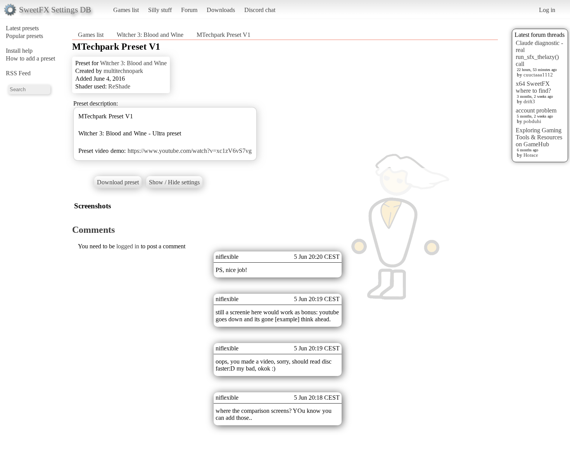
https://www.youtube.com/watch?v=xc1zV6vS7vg (190, 150)
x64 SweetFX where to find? (533, 87)
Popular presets (24, 36)
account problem (536, 110)
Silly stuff (160, 10)
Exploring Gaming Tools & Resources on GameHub (539, 137)
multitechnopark (123, 71)
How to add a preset (30, 58)
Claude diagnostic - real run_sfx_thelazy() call (539, 53)
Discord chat (259, 10)
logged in (127, 246)
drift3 (529, 101)
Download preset (118, 182)
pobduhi (532, 121)
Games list (126, 10)
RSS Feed (18, 73)
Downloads (221, 10)
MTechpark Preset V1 (223, 34)
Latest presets (22, 28)
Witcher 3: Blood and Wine (150, 34)
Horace (530, 155)
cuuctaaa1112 (538, 75)
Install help (19, 50)
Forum (189, 10)
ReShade (119, 86)
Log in (547, 10)
